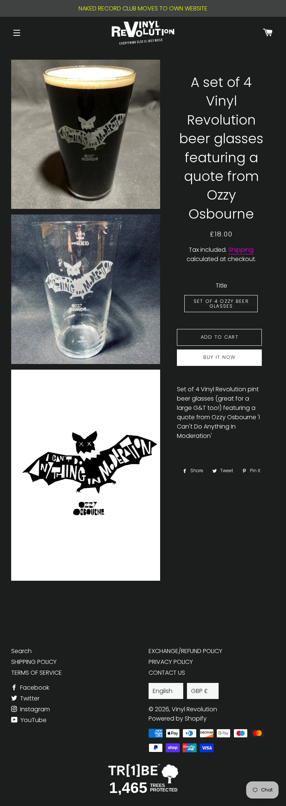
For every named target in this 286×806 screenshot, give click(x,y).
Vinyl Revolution (194, 709)
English (162, 691)
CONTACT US (167, 672)
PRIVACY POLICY (171, 662)
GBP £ (199, 691)
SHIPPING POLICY (34, 662)
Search (21, 651)
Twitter (29, 698)
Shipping (241, 249)
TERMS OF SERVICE (36, 672)
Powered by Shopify (178, 718)
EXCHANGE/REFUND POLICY (185, 651)
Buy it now (219, 357)
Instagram (34, 709)
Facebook (34, 687)
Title (221, 285)
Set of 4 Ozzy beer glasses (221, 304)
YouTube (33, 720)
